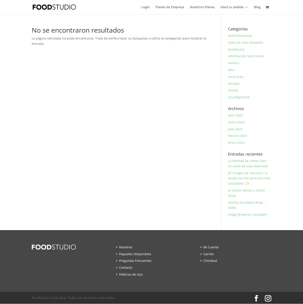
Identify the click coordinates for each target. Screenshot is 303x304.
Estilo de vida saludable (245, 42)
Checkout (210, 261)
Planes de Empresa (169, 7)
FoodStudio (236, 49)
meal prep (235, 77)
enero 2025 (236, 122)
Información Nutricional (246, 56)
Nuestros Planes (202, 7)
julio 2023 (235, 129)
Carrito (208, 254)
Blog (257, 7)
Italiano (233, 63)
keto (231, 70)
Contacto (125, 267)
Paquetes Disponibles (135, 254)
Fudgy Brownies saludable (247, 214)
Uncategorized (239, 97)
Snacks (233, 90)
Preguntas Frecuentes (135, 261)
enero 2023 (236, 142)
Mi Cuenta (211, 247)
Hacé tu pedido (232, 7)
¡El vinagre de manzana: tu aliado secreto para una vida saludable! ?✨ (249, 178)
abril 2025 (235, 115)
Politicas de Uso (130, 274)
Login (145, 7)
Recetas (234, 83)
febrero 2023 (237, 136)
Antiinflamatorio (240, 36)
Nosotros (125, 247)
